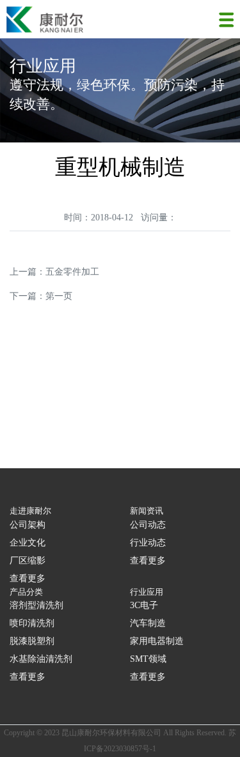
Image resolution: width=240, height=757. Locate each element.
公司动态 (148, 525)
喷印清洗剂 (32, 623)
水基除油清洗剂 (41, 659)
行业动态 (148, 542)
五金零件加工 (72, 272)
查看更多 (27, 578)
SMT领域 (148, 659)
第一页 (58, 296)
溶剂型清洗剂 (36, 605)
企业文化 (27, 542)
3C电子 (144, 605)
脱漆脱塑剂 (32, 641)
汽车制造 (148, 623)
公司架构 (27, 525)
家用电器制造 (157, 641)
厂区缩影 (27, 560)
